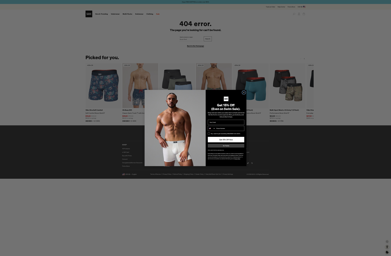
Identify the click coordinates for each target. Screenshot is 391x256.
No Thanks (226, 146)
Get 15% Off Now (226, 139)
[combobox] (211, 128)
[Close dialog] (244, 92)
